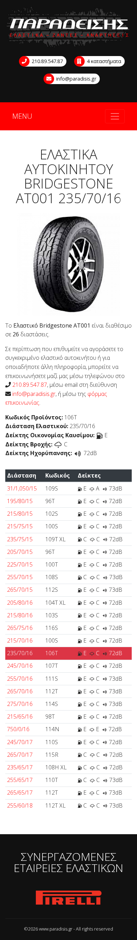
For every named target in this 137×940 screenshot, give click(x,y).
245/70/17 (20, 742)
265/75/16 (20, 628)
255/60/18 (20, 805)
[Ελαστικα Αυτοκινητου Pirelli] (68, 897)
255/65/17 (20, 780)
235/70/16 (20, 653)
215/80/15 (20, 513)
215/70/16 (20, 640)
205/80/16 (20, 602)
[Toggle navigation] (115, 116)
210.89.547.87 (46, 61)
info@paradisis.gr (75, 78)
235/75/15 (20, 539)
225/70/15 (20, 564)
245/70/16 (20, 666)
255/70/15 (20, 577)
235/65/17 (20, 767)
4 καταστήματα (103, 61)
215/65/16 (20, 716)
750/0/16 (18, 729)
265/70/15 (20, 589)
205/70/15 (20, 552)
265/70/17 (20, 755)
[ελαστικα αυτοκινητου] (68, 27)
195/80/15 (20, 501)
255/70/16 (20, 678)
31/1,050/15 (22, 488)
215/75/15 (20, 526)
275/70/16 (20, 704)
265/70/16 (20, 691)
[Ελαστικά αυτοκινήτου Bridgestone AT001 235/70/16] (68, 263)
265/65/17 (20, 792)
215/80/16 (20, 615)
